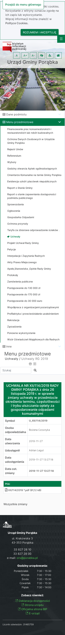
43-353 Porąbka (22, 542)
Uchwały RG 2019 (34, 359)
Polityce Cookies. (16, 23)
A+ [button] (25, 55)
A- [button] (33, 55)
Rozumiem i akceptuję (39, 32)
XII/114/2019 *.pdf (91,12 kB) (24, 490)
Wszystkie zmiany (15, 504)
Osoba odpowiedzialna (15, 430)
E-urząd (34, 613)
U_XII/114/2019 (38, 420)
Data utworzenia (12, 441)
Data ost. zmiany (11, 471)
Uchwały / (12, 359)
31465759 (28, 624)
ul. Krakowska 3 (22, 538)
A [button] (17, 55)
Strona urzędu (34, 605)
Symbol (10, 420)
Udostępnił (12, 450)
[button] (41, 55)
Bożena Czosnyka (39, 429)
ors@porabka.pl (27, 558)
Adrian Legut (36, 450)
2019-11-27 (36, 441)
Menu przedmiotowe (19, 122)
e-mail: (22, 558)
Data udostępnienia (14, 459)
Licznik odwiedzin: (12, 624)
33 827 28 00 (22, 553)
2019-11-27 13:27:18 (41, 459)
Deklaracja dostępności (34, 600)
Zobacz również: (32, 595)
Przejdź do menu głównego (23, 4)
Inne (9, 346)
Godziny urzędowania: (32, 565)
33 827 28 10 (22, 549)
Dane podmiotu (16, 114)
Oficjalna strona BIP (34, 609)
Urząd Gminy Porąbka (32, 62)
